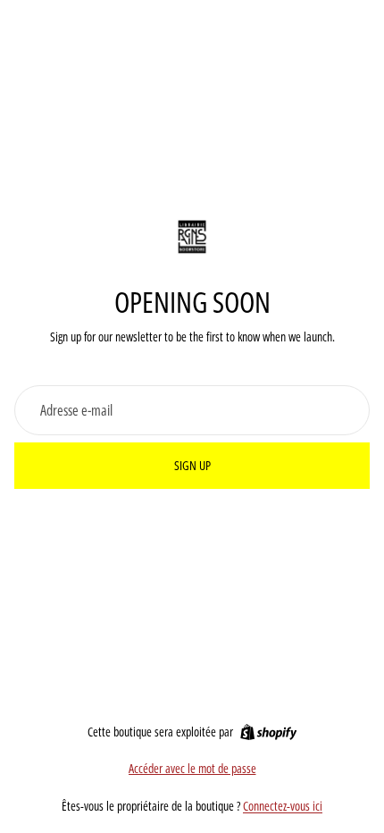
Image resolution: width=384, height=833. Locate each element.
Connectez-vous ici (282, 805)
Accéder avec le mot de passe (192, 768)
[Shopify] (268, 732)
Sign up (192, 465)
